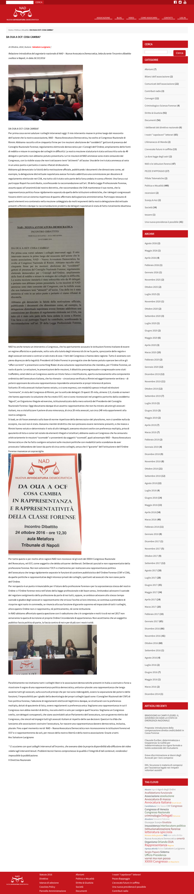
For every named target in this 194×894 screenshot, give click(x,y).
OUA (171, 841)
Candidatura (150, 806)
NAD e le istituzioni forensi (158, 163)
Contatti (168, 17)
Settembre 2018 (153, 476)
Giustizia (166, 822)
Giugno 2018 (151, 497)
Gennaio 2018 (152, 534)
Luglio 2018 (150, 490)
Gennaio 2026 (152, 272)
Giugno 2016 (151, 672)
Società (148, 207)
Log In (183, 17)
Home (10, 30)
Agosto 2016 (151, 657)
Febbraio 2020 (152, 359)
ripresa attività (151, 848)
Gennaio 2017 (152, 621)
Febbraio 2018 (152, 526)
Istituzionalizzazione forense (163, 829)
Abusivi (148, 789)
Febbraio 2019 (152, 439)
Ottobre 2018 (151, 468)
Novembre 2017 (153, 548)
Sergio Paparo (152, 852)
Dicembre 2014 (152, 694)
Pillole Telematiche (154, 178)
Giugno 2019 (151, 410)
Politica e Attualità (21, 30)
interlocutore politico (173, 825)
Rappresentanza (156, 845)
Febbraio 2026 (152, 265)
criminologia (153, 815)
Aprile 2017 (150, 599)
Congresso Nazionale (157, 812)
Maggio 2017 (151, 592)
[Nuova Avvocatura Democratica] (22, 22)
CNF (168, 806)
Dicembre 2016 (152, 628)
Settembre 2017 (153, 563)
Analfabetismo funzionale (158, 792)
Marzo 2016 (150, 686)
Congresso (176, 806)
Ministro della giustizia (154, 835)
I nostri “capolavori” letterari (126, 874)
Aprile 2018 (150, 512)
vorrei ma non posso (158, 858)
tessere (148, 214)
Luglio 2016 (150, 665)
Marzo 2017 (150, 606)
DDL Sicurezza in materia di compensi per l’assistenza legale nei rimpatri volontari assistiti (163, 768)
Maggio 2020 (151, 337)
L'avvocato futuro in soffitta (158, 149)
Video (131, 17)
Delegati (166, 815)
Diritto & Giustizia (153, 112)
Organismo (151, 841)
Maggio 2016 (151, 679)
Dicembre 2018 (152, 454)
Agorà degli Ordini (166, 789)
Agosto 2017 (151, 570)
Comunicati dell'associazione (159, 83)
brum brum (176, 802)
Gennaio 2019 (152, 446)
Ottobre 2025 (151, 287)
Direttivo (43, 878)
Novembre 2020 (153, 301)
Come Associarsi (149, 17)
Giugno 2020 (151, 330)
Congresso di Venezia (157, 809)
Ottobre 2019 (151, 388)
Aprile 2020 (150, 345)
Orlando (162, 842)
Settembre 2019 (153, 396)
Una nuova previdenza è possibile (162, 222)
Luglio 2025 (150, 294)
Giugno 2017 (151, 585)
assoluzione (167, 796)
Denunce (176, 816)
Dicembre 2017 (152, 541)
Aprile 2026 (150, 257)
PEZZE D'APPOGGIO (155, 171)
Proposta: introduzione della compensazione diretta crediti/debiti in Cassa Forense (164, 730)
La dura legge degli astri (157, 156)
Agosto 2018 (151, 483)
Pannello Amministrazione (52, 890)
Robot (161, 848)
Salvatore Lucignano (41, 47)
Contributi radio (153, 91)
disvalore (149, 819)
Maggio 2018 (151, 505)
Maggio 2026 (151, 250)
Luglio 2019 (150, 403)
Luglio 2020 (150, 323)
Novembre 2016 (153, 635)
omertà (181, 838)
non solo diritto (175, 835)
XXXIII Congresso (156, 861)
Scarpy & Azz (151, 200)
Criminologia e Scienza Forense (160, 105)
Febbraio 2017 (152, 614)
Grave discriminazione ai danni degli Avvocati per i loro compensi (163, 756)
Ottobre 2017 (151, 555)
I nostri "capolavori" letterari (159, 134)
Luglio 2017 (150, 577)
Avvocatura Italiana (158, 802)
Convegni (149, 98)
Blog (119, 17)
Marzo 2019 (150, 432)
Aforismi (149, 69)
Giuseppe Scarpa (153, 822)
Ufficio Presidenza (155, 855)
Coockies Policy (47, 886)
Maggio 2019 (151, 417)
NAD (165, 835)
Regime (171, 845)
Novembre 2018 (153, 461)
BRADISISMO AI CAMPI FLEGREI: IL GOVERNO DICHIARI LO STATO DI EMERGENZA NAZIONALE (162, 718)
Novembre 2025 (153, 279)
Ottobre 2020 (151, 308)
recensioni (150, 192)
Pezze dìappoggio (121, 878)
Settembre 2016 (153, 650)
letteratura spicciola (158, 832)
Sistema (164, 851)
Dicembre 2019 (152, 374)
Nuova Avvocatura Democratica (160, 838)
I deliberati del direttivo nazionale (162, 127)
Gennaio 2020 (152, 366)
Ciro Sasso (161, 806)
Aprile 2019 (150, 425)
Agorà (154, 789)
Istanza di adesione (49, 882)
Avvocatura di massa (158, 799)
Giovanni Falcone (161, 819)
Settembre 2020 (153, 316)
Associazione (103, 17)
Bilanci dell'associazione (157, 76)
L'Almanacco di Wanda (156, 142)
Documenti (150, 120)
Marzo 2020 (150, 352)
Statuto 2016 (104, 22)
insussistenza (152, 825)
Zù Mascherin (173, 862)
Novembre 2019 (153, 381)
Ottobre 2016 (151, 643)
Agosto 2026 (151, 243)
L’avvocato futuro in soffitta (126, 882)
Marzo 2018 (150, 519)
